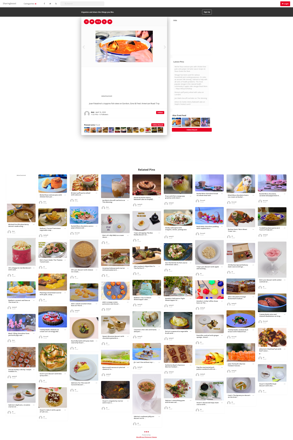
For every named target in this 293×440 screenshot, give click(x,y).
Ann (44, 202)
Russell (202, 200)
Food (98, 125)
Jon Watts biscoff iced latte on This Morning (191, 98)
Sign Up (207, 12)
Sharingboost (9, 3)
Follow (160, 112)
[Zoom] (104, 21)
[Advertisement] (130, 82)
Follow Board (158, 125)
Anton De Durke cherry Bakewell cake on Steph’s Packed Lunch (190, 103)
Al (232, 236)
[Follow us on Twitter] (50, 4)
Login (286, 4)
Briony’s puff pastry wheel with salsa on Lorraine (189, 93)
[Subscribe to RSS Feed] (56, 4)
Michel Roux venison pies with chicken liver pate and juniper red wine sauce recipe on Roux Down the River (190, 69)
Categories (29, 3)
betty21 (139, 204)
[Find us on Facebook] (44, 4)
